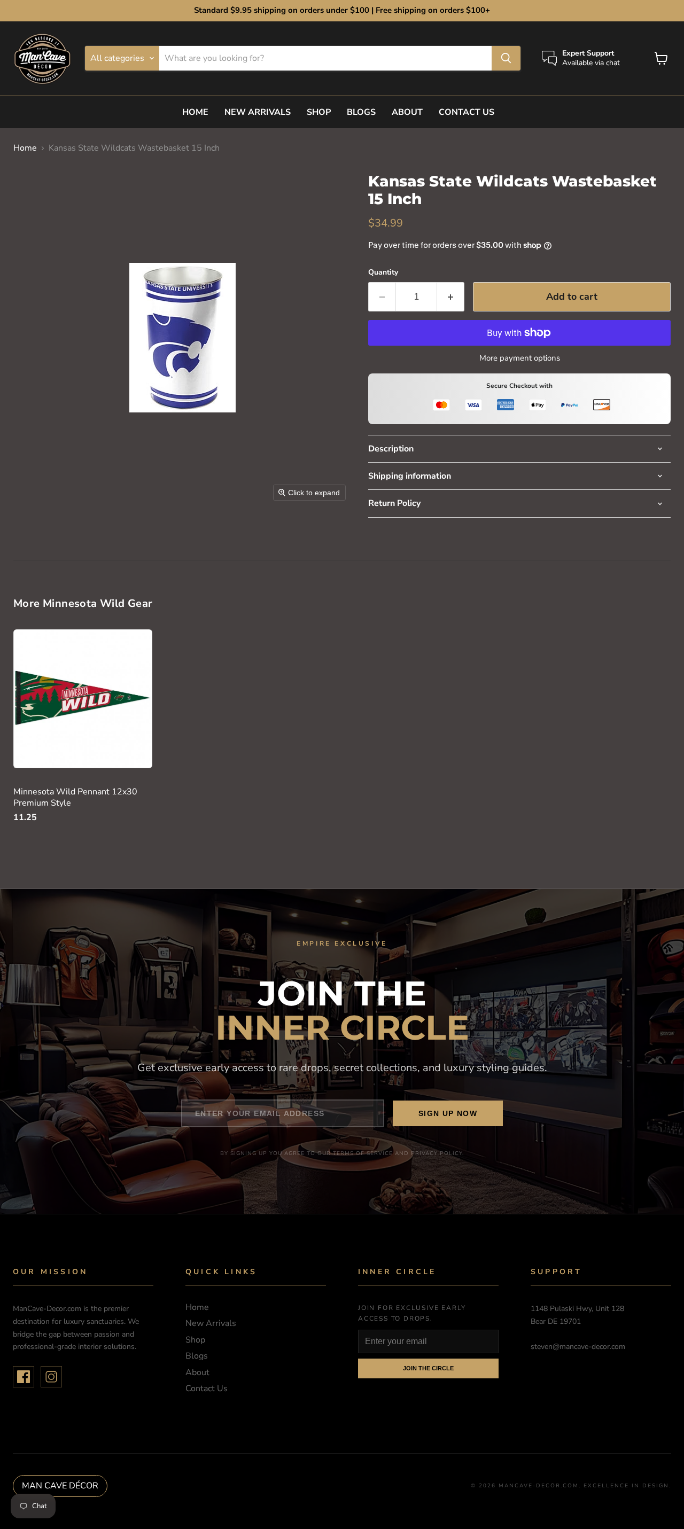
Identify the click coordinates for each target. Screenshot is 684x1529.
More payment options (519, 358)
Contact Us (466, 112)
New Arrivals (257, 112)
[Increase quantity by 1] (450, 296)
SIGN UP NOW (447, 1113)
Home (195, 112)
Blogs (361, 112)
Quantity (383, 272)
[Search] (506, 58)
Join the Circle (428, 1368)
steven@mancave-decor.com (578, 1346)
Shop (319, 112)
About (407, 112)
